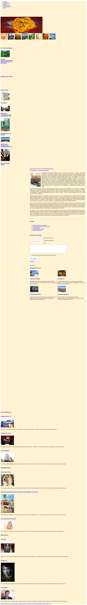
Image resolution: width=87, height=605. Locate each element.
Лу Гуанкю (3, 539)
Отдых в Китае (4, 89)
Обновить (32, 261)
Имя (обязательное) (48, 237)
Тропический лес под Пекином (40, 225)
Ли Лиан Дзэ (4, 560)
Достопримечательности (43, 170)
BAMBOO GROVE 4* (6, 416)
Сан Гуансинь (4, 587)
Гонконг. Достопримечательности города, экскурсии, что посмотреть (7, 61)
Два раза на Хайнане (35, 278)
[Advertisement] (43, 13)
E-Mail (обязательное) (49, 240)
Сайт (45, 242)
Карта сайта (46, 603)
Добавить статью (30, 603)
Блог (50, 603)
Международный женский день (8, 518)
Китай (6, 603)
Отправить (32, 265)
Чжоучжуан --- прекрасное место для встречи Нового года (6, 114)
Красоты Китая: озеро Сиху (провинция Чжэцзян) (41, 168)
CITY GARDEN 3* (5, 450)
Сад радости (4, 102)
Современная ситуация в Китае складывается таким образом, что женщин (19, 491)
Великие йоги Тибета (6, 472)
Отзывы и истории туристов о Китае (17, 603)
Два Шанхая (61, 278)
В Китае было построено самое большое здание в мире (6, 145)
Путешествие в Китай (35, 294)
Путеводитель (33, 170)
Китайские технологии (63, 294)
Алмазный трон (36, 227)
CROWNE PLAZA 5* (6, 433)
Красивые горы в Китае (7, 76)
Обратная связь (38, 603)
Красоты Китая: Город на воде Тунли (41, 226)
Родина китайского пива (38, 228)
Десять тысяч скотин (37, 230)
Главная (2, 603)
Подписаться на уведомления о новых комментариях (43, 255)
